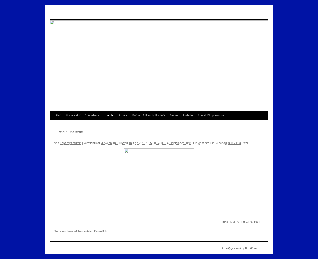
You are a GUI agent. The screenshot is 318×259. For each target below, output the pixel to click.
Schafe (122, 115)
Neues (174, 115)
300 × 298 (234, 143)
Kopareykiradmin (70, 143)
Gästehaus (92, 115)
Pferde (108, 115)
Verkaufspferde (68, 131)
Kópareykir (73, 115)
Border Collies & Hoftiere (148, 115)
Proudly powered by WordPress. (240, 248)
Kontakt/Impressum (210, 115)
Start (58, 115)
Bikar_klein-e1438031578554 (241, 221)
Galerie (188, 115)
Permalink (100, 231)
